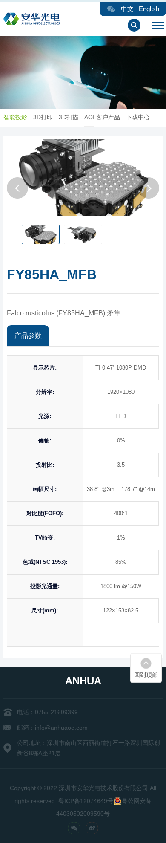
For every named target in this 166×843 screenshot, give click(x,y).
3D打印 (43, 117)
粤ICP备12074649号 (85, 800)
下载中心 (138, 117)
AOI (89, 117)
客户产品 (108, 117)
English (149, 8)
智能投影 (15, 117)
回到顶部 (146, 674)
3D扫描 (68, 117)
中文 (127, 8)
